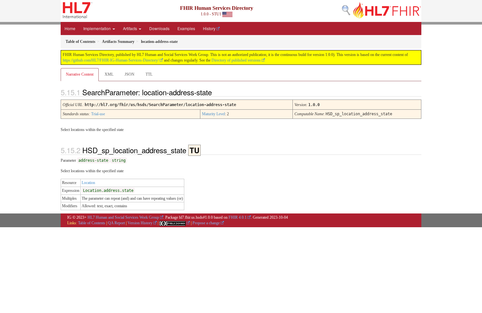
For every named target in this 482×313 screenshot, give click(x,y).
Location (88, 182)
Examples (186, 28)
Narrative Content (79, 74)
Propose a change (206, 223)
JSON (129, 74)
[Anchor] (217, 92)
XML (109, 74)
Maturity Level (213, 114)
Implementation (97, 28)
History (209, 28)
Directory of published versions (236, 60)
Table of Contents (91, 223)
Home (70, 28)
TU (194, 150)
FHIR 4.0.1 (238, 217)
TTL (149, 74)
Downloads (159, 28)
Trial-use (98, 114)
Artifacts (130, 28)
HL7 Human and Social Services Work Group (123, 217)
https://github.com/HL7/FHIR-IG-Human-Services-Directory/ (111, 60)
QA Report (116, 223)
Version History (140, 223)
